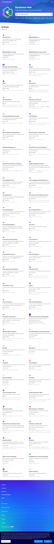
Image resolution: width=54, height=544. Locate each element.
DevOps (43, 18)
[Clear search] (48, 14)
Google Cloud (36, 18)
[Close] (51, 533)
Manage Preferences (6, 541)
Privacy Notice (36, 538)
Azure (30, 18)
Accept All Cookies (38, 541)
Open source (49, 18)
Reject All (48, 541)
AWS (26, 18)
